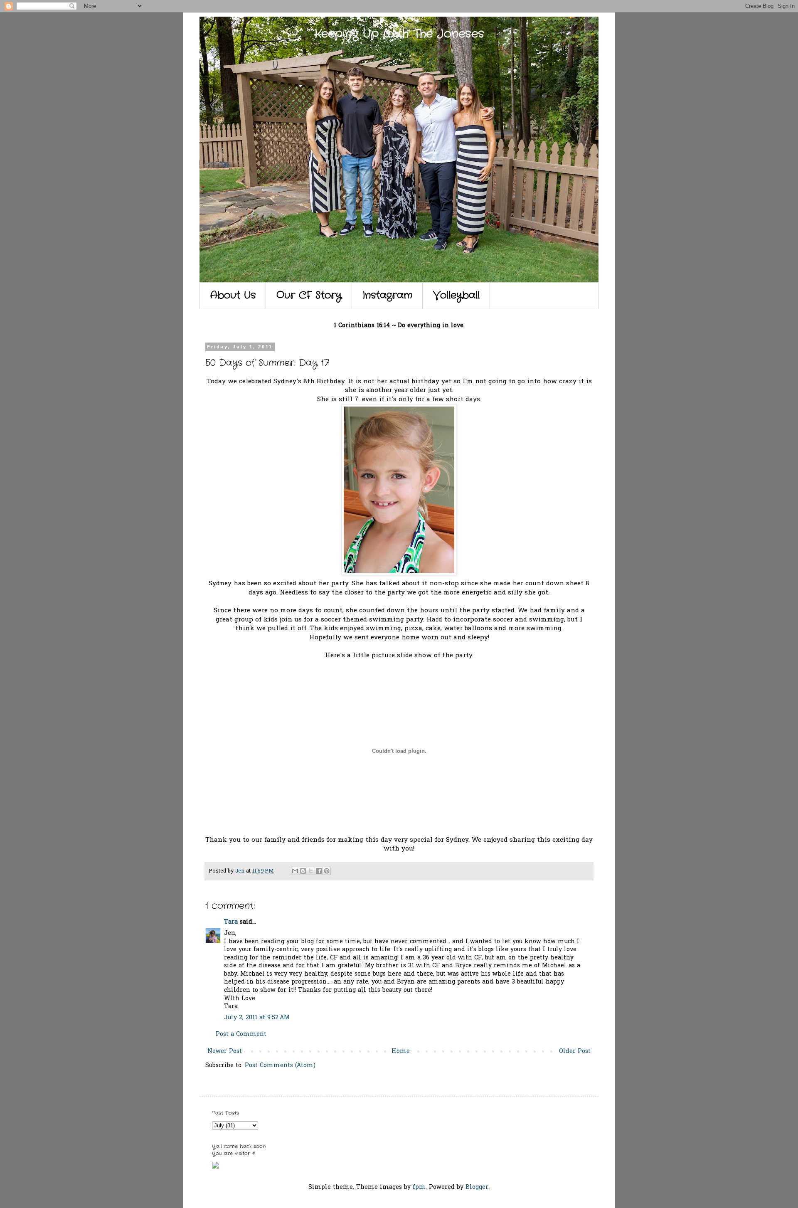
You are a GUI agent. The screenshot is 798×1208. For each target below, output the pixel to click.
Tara (231, 922)
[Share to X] (311, 871)
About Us (233, 295)
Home (401, 1051)
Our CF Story (309, 295)
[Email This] (295, 871)
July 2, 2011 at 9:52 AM (257, 1017)
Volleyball (456, 295)
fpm (419, 1187)
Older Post (575, 1051)
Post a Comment (241, 1034)
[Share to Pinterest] (327, 871)
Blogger (477, 1187)
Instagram (387, 295)
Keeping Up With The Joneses (399, 34)
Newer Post (224, 1051)
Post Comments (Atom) (280, 1065)
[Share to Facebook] (319, 871)
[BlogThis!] (303, 871)
